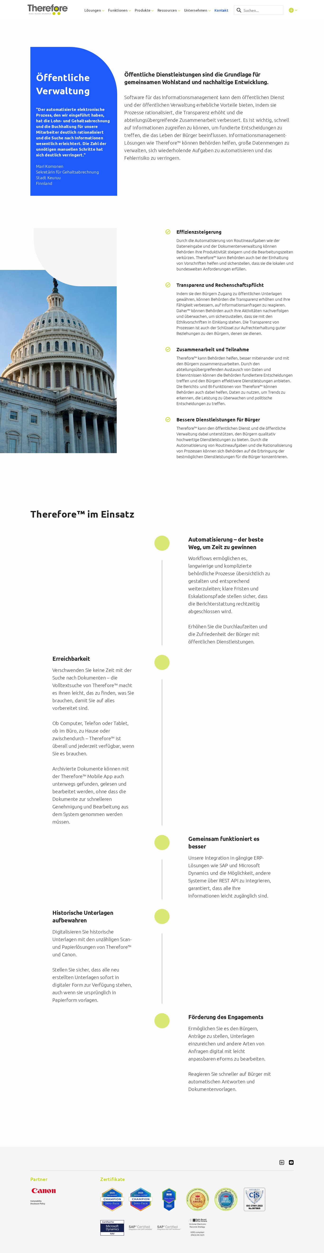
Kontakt (221, 10)
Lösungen (92, 10)
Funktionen (118, 10)
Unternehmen (195, 10)
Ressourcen (167, 10)
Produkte (142, 10)
